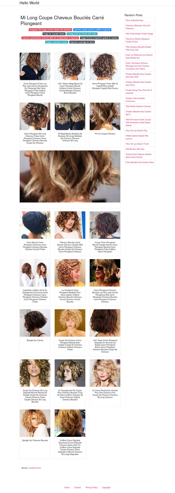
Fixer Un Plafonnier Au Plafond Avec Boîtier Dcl (139, 56)
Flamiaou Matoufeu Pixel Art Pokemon (138, 27)
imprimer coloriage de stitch (82, 42)
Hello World (29, 2)
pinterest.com (35, 467)
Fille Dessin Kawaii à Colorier (138, 106)
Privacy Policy (91, 487)
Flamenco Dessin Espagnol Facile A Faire (137, 40)
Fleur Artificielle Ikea (134, 20)
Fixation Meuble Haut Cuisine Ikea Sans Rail (138, 75)
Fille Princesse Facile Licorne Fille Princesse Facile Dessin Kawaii (138, 122)
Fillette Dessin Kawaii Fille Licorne (137, 137)
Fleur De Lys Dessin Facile (137, 143)
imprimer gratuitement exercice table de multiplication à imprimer (50, 38)
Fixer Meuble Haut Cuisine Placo (140, 162)
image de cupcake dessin (54, 33)
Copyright (106, 487)
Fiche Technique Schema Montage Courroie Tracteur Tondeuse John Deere (137, 66)
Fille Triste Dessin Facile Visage (139, 33)
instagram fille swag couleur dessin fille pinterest (50, 29)
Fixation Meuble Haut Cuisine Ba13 (138, 113)
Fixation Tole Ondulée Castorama (135, 99)
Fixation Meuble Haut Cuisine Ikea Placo (138, 83)
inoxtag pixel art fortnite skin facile (82, 33)
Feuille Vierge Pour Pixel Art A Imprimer (139, 91)
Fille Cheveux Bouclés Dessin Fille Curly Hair (138, 48)
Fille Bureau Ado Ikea (135, 149)
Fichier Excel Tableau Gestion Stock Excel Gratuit (139, 155)
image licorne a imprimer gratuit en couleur (99, 38)
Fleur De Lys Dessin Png (136, 130)
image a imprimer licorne (56, 42)
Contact (77, 487)
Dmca (67, 487)
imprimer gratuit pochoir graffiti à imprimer (92, 29)
